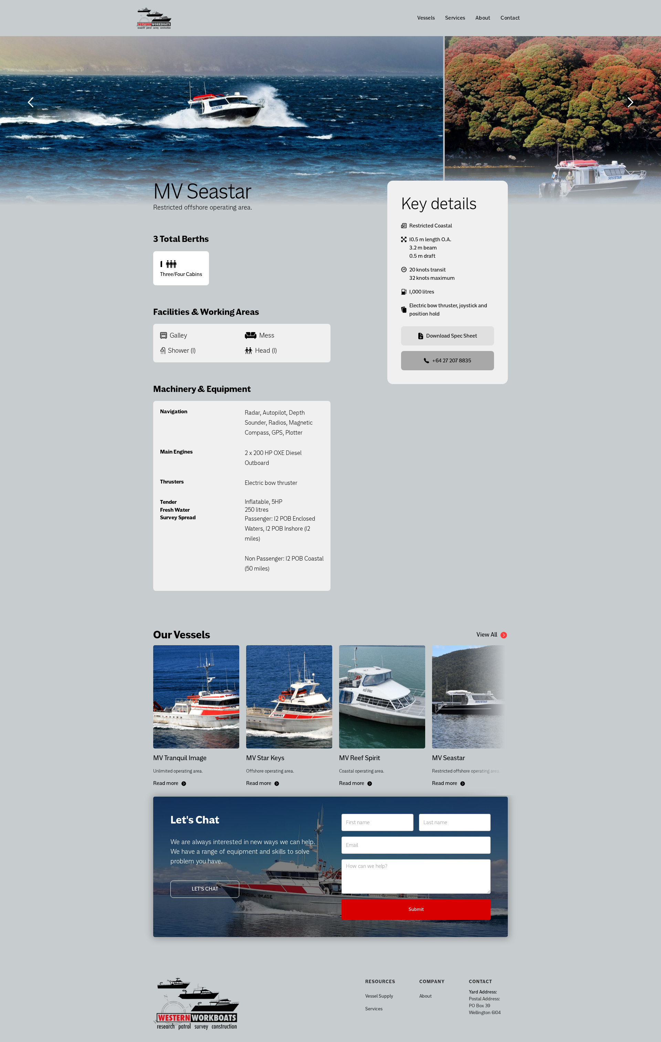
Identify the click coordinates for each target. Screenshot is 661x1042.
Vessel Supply (379, 996)
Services (455, 17)
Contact (510, 17)
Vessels (426, 17)
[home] (165, 18)
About (482, 17)
